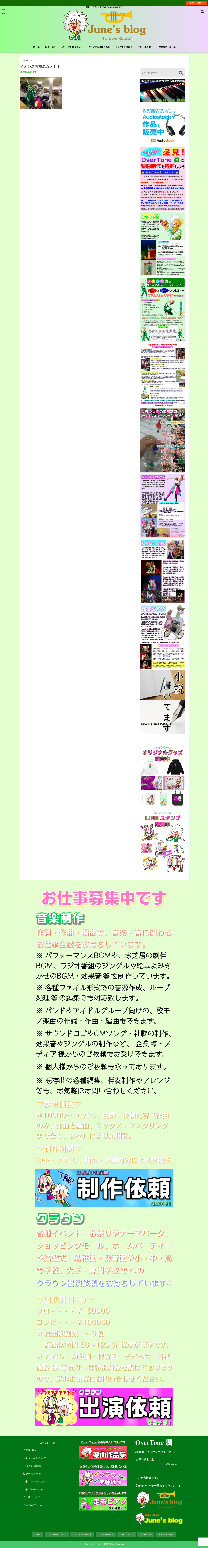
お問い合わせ (196, 3)
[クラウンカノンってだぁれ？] (162, 506)
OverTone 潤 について (72, 47)
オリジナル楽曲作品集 (99, 47)
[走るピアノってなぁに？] (162, 637)
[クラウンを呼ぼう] (103, 1478)
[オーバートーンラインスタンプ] (162, 842)
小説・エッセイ (145, 47)
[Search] (181, 73)
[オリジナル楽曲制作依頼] (104, 1189)
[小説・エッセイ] (162, 703)
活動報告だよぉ (36, 1489)
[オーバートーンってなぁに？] (162, 572)
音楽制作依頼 (145, 1534)
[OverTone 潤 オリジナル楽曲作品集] (162, 91)
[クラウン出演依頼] (104, 1408)
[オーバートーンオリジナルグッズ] (162, 777)
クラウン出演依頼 (165, 1534)
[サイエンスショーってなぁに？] (162, 310)
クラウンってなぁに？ (39, 1481)
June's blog (98, 1544)
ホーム (36, 47)
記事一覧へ (50, 47)
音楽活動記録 (35, 1466)
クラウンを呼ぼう (123, 47)
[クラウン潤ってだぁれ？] (162, 245)
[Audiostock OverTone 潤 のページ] (162, 125)
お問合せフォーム (167, 47)
